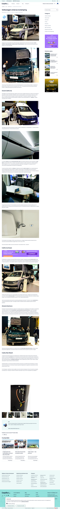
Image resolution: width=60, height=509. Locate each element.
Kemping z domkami (52, 484)
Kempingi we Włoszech (19, 475)
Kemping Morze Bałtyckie (5, 476)
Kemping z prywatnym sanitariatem (34, 477)
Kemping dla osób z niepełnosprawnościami (43, 483)
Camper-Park (42, 477)
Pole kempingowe (52, 480)
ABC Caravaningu (48, 27)
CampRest (3, 6)
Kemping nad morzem (34, 486)
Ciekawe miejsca (48, 15)
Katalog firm (27, 3)
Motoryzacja (10, 6)
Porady (46, 21)
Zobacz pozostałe (19, 483)
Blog (22, 3)
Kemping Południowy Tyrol (5, 478)
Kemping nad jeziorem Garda (6, 475)
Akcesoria (46, 23)
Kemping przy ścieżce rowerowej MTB (34, 480)
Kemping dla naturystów (34, 475)
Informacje (46, 19)
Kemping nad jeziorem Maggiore (6, 481)
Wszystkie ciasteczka (11, 503)
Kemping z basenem (34, 481)
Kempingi (13, 3)
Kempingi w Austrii (19, 481)
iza (13, 12)
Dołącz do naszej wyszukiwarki (48, 3)
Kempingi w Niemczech (19, 478)
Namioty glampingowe (43, 486)
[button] (51, 14)
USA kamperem (9, 0)
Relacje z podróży (48, 25)
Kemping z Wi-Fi (42, 480)
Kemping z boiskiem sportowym (43, 476)
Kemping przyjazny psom (43, 479)
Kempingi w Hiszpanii (19, 476)
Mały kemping (51, 482)
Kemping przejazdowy (34, 483)
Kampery (17, 3)
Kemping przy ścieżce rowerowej (52, 479)
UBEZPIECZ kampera (16, 0)
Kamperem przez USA (48, 29)
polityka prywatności (25, 501)
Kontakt (37, 494)
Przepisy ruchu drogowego (49, 31)
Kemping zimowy (52, 476)
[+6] (36, 415)
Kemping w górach (52, 475)
